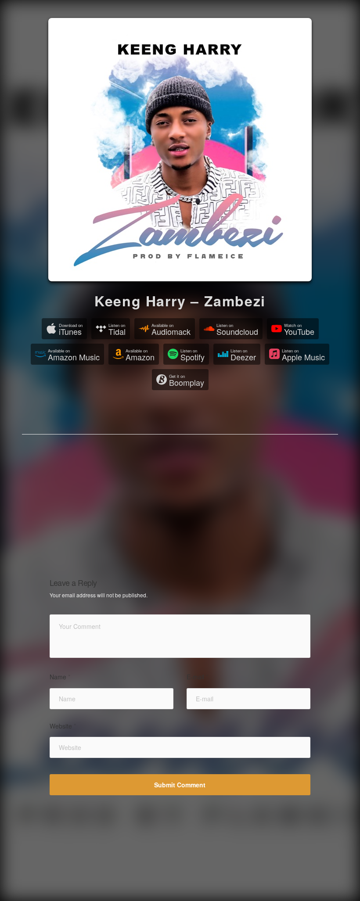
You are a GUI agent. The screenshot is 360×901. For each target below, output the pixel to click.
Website (63, 726)
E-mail (197, 677)
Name (60, 677)
